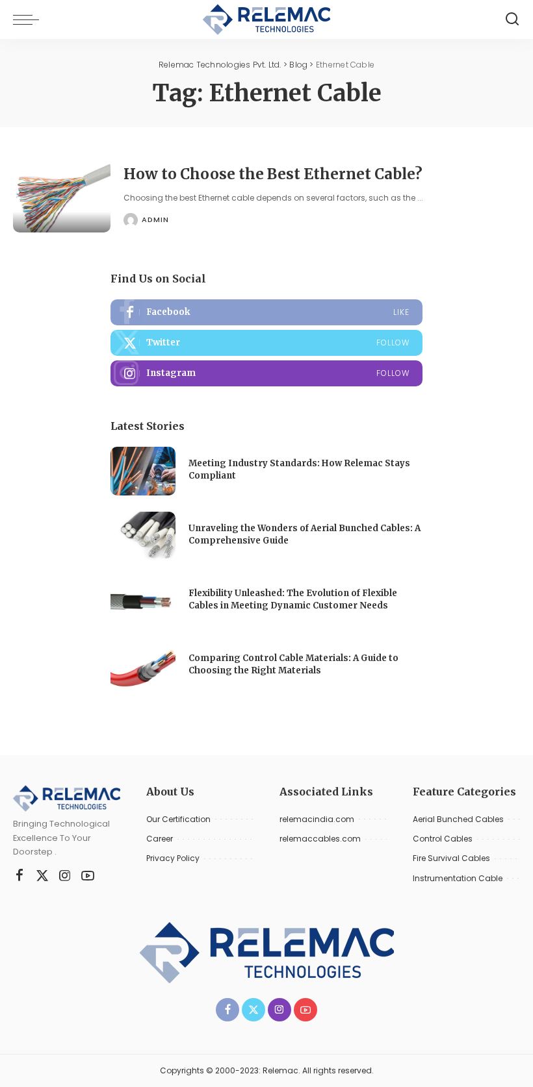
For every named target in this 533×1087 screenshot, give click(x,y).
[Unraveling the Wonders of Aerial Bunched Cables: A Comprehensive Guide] (143, 536)
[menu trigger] (29, 19)
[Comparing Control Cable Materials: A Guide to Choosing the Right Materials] (143, 666)
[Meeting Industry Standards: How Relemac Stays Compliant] (143, 471)
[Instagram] (266, 373)
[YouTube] (87, 876)
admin (155, 219)
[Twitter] (266, 343)
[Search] (512, 19)
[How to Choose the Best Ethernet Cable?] (61, 196)
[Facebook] (266, 312)
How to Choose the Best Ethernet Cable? (273, 174)
